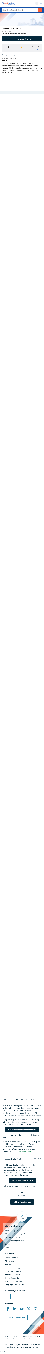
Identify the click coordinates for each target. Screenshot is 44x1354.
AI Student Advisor (12, 1237)
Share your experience (20, 947)
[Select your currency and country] (8, 1296)
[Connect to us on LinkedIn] (14, 1309)
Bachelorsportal (11, 1257)
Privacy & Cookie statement (27, 1337)
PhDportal (9, 1264)
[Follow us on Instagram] (35, 1309)
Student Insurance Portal (22, 1152)
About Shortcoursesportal (15, 1234)
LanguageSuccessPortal (14, 1285)
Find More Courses (23, 39)
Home (3, 55)
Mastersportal (11, 1261)
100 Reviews (22, 49)
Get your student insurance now (22, 1129)
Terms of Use (7, 1337)
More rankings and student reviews (16, 466)
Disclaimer (37, 1336)
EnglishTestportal (12, 1278)
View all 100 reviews (11, 860)
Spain (17, 55)
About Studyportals (13, 1230)
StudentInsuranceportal (14, 1281)
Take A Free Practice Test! (22, 1180)
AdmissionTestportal (13, 1274)
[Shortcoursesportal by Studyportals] (8, 3)
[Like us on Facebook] (7, 1309)
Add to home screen (16, 1317)
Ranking (35, 49)
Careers (8, 1244)
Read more (5, 277)
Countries (10, 55)
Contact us (9, 1247)
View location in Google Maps (17, 815)
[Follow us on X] (28, 1309)
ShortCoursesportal (13, 1271)
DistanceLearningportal (14, 1268)
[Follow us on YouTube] (21, 1309)
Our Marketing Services (14, 1240)
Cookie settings (15, 1337)
